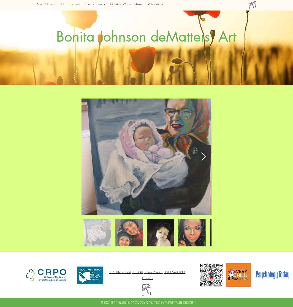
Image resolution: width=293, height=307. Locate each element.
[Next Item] (203, 156)
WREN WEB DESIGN (180, 302)
